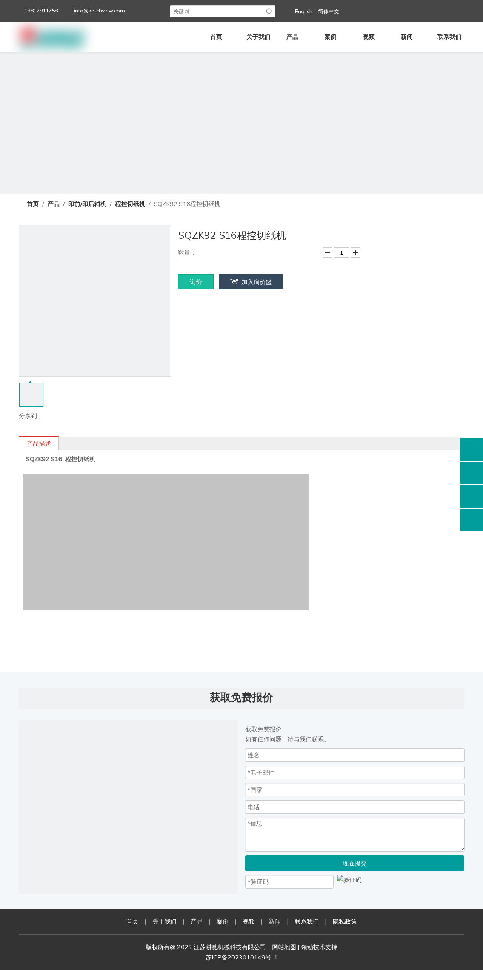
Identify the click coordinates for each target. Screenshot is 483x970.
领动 (307, 947)
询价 (196, 282)
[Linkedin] (380, 10)
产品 (197, 921)
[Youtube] (411, 10)
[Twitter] (395, 10)
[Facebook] (364, 10)
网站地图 (284, 947)
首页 (132, 921)
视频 (249, 921)
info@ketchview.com (99, 10)
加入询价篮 (257, 282)
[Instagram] (426, 10)
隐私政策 (345, 921)
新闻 (275, 921)
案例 (223, 921)
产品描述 (39, 443)
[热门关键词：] (269, 11)
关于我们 (164, 921)
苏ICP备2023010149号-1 (242, 957)
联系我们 (307, 921)
